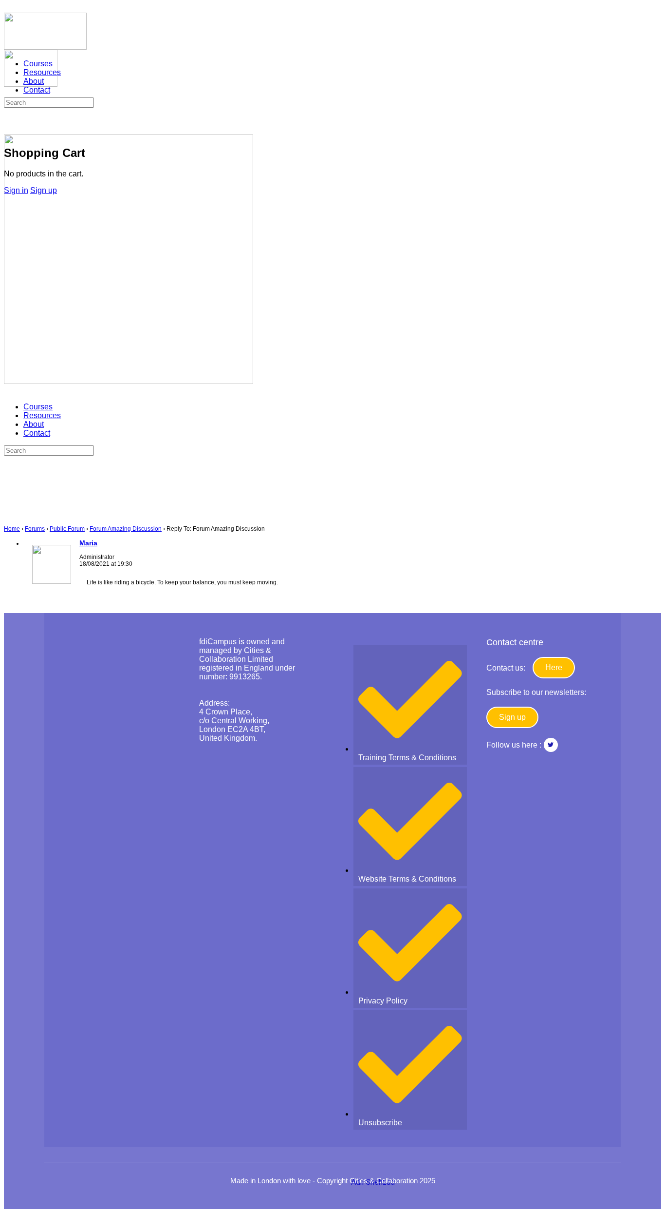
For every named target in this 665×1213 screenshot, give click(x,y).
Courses (38, 407)
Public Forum (67, 528)
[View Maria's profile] (51, 581)
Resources (42, 415)
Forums (35, 528)
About (33, 424)
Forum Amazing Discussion (126, 528)
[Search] (9, 123)
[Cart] (9, 132)
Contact (36, 433)
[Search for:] (49, 102)
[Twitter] (551, 745)
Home (12, 528)
